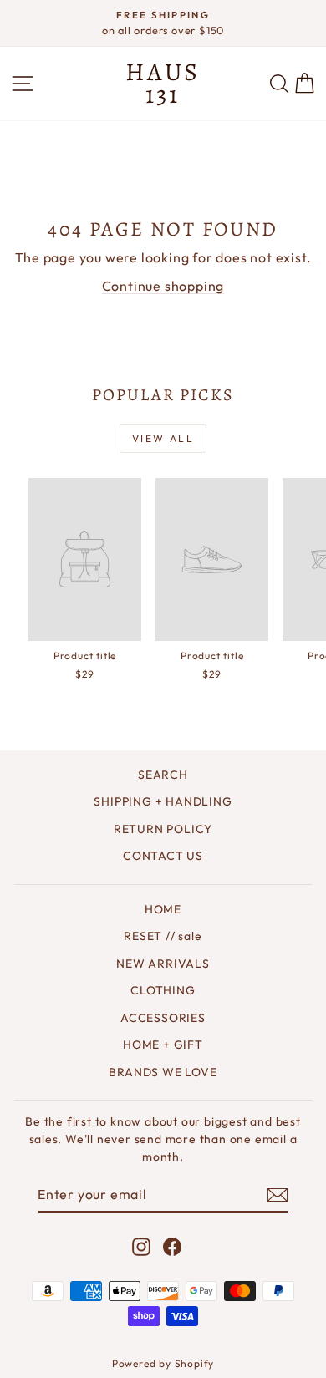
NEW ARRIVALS (163, 963)
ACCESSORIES (163, 1017)
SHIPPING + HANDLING (163, 801)
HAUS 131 (162, 83)
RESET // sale (162, 935)
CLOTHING (162, 990)
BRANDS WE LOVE (162, 1072)
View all (163, 438)
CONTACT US (163, 855)
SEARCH (163, 774)
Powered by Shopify (163, 1363)
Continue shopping (163, 285)
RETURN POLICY (163, 828)
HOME (163, 909)
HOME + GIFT (163, 1044)
